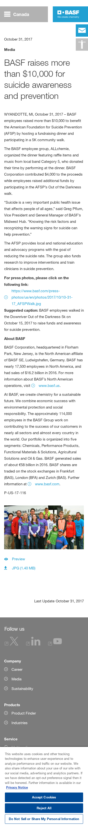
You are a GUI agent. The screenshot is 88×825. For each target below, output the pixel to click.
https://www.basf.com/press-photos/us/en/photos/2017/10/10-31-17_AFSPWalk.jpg (42, 297)
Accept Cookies (44, 797)
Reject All (44, 808)
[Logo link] (68, 14)
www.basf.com (47, 484)
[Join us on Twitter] (11, 644)
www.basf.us (49, 385)
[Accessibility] (82, 44)
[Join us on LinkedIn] (33, 644)
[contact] (82, 30)
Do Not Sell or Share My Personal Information (44, 819)
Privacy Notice (17, 787)
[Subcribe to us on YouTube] (55, 644)
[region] (44, 785)
